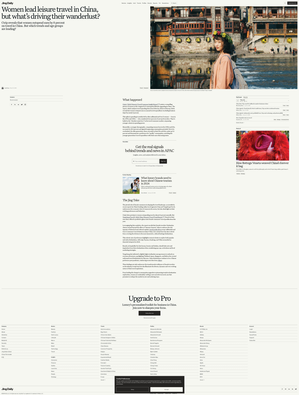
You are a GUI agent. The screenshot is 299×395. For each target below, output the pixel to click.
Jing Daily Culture (7, 351)
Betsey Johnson (154, 349)
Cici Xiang (153, 368)
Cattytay (152, 354)
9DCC (201, 332)
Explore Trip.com (239, 122)
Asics (201, 368)
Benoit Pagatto (154, 343)
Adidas (202, 335)
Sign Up (163, 161)
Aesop (201, 337)
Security (4, 343)
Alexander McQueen (156, 332)
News (287, 105)
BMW (201, 374)
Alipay (160, 260)
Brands (150, 3)
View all (201, 379)
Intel (134, 3)
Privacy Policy (152, 165)
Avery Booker (144, 192)
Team (3, 346)
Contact (4, 337)
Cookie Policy (160, 393)
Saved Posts (252, 335)
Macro (284, 114)
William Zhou (239, 110)
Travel (141, 88)
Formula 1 (103, 363)
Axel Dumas (153, 337)
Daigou (103, 351)
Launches (54, 368)
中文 (3, 357)
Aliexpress (203, 349)
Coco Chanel (153, 371)
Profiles (144, 3)
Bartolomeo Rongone (156, 340)
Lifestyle (53, 337)
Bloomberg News (239, 105)
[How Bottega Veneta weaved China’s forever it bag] (262, 146)
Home (3, 329)
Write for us (5, 349)
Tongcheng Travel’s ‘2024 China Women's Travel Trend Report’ (143, 217)
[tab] (245, 97)
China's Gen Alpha (106, 335)
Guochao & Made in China (108, 371)
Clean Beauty (104, 346)
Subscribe (252, 340)
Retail (284, 110)
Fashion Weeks (105, 360)
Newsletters (165, 3)
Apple (201, 363)
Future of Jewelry (105, 365)
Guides (174, 192)
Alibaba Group (204, 346)
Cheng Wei (153, 363)
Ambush (202, 354)
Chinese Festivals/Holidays (108, 340)
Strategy (278, 119)
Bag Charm (104, 332)
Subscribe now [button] (149, 313)
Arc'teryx (202, 365)
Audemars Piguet (205, 371)
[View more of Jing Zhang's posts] (3, 88)
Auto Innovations (105, 329)
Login (154, 317)
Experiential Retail (106, 357)
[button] (285, 3)
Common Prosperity (106, 349)
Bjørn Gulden (154, 351)
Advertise (4, 335)
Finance (53, 363)
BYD (201, 377)
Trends (139, 3)
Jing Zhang (6, 88)
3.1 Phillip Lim (204, 329)
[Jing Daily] (7, 3)
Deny (132, 389)
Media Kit (4, 340)
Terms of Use (160, 165)
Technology (54, 349)
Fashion (238, 173)
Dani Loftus (153, 374)
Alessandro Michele (155, 329)
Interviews (104, 374)
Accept (166, 389)
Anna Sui (202, 357)
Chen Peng (153, 360)
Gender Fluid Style (106, 368)
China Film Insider (7, 354)
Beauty (53, 329)
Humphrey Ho (239, 119)
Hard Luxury (54, 335)
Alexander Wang (204, 343)
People (53, 374)
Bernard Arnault (154, 346)
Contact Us (174, 393)
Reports (155, 3)
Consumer (146, 88)
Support (251, 337)
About (3, 332)
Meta (275, 119)
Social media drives (155, 229)
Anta (201, 360)
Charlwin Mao (154, 357)
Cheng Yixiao (154, 365)
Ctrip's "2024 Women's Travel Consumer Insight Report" (140, 104)
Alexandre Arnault (155, 335)
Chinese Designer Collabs (108, 337)
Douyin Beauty (105, 354)
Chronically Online (285, 119)
